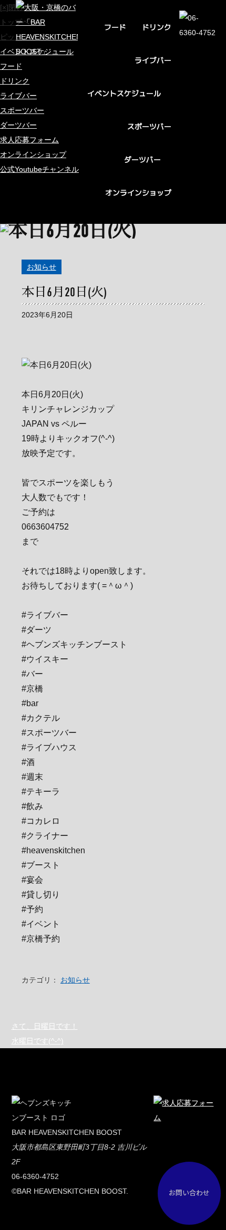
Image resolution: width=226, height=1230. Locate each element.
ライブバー (153, 60)
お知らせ (41, 267)
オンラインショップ (138, 193)
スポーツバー (149, 126)
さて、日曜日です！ (45, 1026)
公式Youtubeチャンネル (39, 169)
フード (115, 27)
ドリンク (156, 27)
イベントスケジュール (124, 93)
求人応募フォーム (29, 140)
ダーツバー (142, 159)
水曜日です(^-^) (38, 1041)
